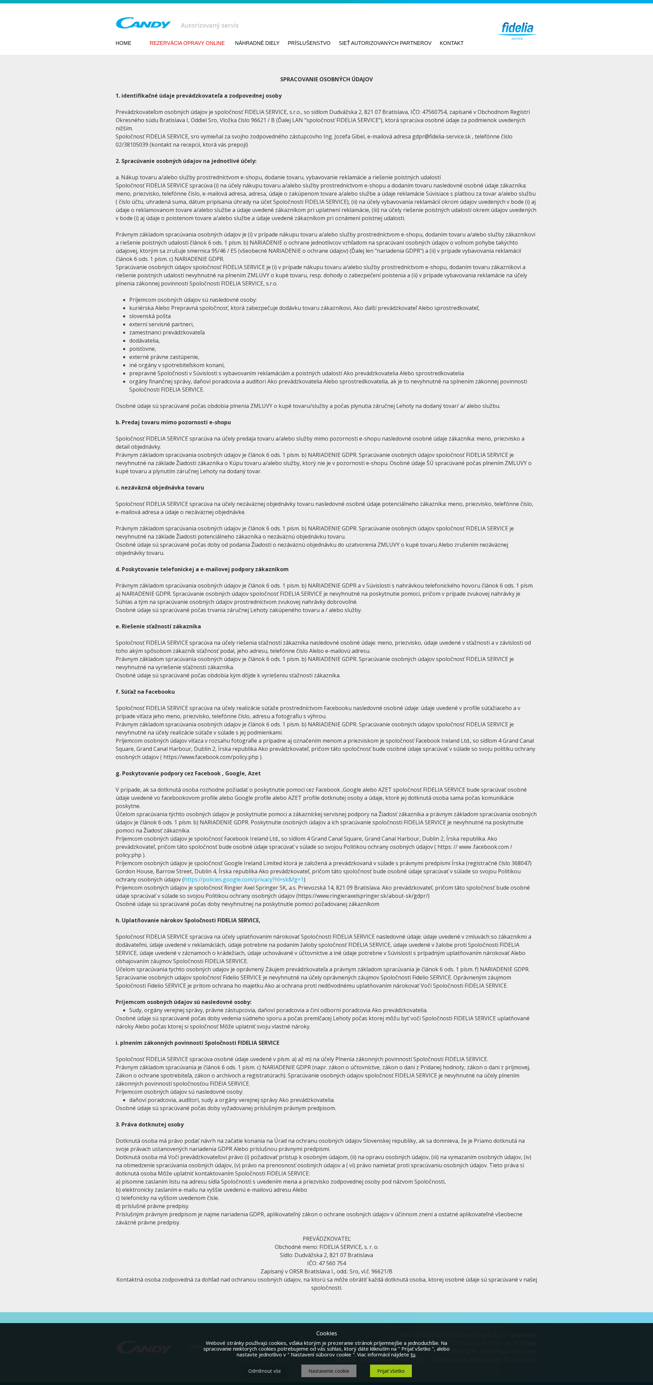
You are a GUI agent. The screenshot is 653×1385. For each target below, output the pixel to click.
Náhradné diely (257, 43)
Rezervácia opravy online (187, 43)
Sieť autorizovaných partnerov (385, 43)
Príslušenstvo (309, 43)
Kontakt (452, 43)
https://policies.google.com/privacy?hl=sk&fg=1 (244, 879)
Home (123, 43)
